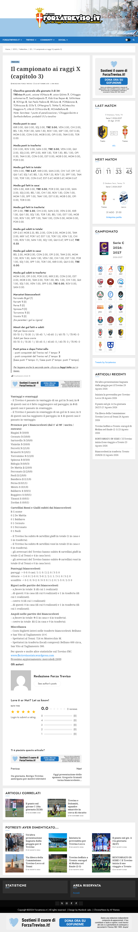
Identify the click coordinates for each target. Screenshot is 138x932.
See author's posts (47, 683)
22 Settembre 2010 (42, 84)
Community (46, 40)
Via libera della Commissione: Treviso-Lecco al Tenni (110, 415)
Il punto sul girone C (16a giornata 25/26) (34, 806)
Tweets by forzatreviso (105, 362)
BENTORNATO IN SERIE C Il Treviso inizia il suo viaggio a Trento (122, 862)
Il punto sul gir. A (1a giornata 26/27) (122, 840)
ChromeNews (100, 909)
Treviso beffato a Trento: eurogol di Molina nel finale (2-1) (78, 862)
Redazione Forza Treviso (22, 84)
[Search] (133, 39)
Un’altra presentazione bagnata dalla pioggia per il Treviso (34, 840)
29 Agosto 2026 (34, 850)
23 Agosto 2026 (77, 870)
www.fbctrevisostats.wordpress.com (32, 655)
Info (113, 145)
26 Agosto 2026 (34, 870)
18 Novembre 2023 (77, 816)
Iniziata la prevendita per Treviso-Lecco (77, 840)
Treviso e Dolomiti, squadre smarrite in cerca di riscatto (77, 806)
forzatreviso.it (11, 40)
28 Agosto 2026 (77, 847)
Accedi (76, 892)
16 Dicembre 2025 (34, 813)
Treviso (30, 40)
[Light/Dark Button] (128, 40)
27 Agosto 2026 (120, 847)
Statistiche (15, 62)
